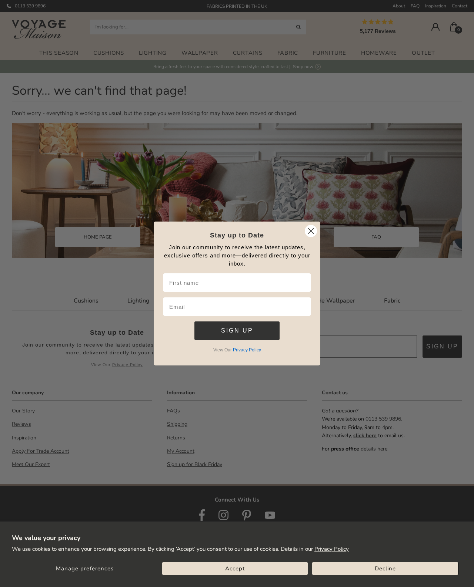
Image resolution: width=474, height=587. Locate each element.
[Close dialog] (310, 231)
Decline (385, 568)
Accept (235, 568)
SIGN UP (237, 330)
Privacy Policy (331, 549)
